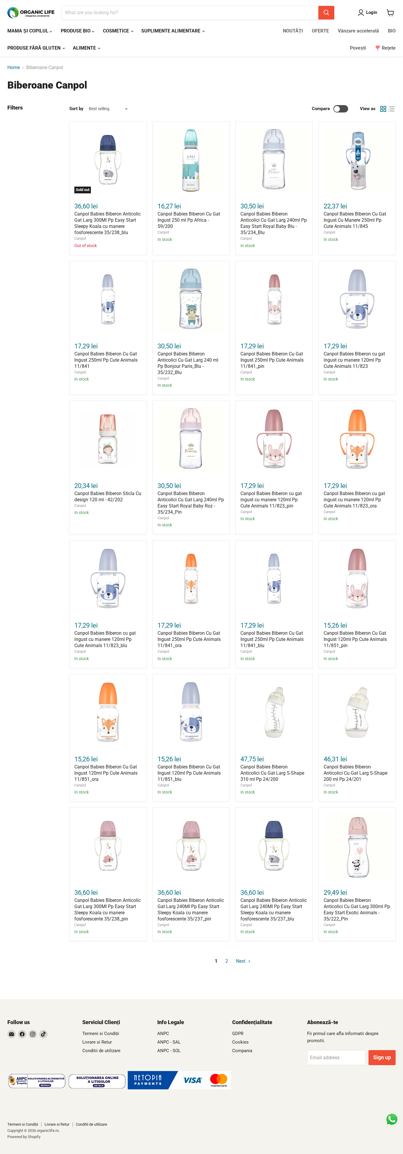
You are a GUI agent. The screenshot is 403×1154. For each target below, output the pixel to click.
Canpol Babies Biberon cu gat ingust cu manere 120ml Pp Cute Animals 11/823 (354, 360)
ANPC (163, 1033)
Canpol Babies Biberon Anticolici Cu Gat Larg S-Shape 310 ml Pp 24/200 (272, 773)
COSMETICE (116, 31)
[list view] (391, 109)
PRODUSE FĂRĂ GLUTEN (34, 48)
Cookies (240, 1042)
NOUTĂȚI (293, 31)
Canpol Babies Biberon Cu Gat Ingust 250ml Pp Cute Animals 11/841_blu (272, 639)
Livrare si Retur (97, 1042)
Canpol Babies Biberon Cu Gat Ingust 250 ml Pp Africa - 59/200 (189, 220)
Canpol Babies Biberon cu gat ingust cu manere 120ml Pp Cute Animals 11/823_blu (105, 639)
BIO (392, 31)
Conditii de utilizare (101, 1050)
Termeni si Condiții (100, 1033)
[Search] (326, 12)
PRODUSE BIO (76, 31)
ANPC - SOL (169, 1050)
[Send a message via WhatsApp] (392, 1119)
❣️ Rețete (385, 48)
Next (241, 961)
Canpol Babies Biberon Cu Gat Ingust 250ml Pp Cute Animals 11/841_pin (272, 360)
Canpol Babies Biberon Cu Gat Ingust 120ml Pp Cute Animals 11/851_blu (189, 773)
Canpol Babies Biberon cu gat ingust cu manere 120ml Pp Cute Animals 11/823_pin (271, 500)
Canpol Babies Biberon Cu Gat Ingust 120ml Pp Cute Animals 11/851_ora (105, 773)
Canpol (80, 238)
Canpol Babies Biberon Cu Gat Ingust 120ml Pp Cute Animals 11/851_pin (355, 639)
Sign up (382, 1057)
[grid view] (383, 109)
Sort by (76, 108)
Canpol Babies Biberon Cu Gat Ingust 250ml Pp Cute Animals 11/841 (105, 360)
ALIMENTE (85, 48)
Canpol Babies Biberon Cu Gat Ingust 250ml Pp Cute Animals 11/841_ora (189, 639)
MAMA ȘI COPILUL (28, 31)
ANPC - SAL (169, 1042)
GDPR (237, 1033)
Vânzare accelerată (358, 31)
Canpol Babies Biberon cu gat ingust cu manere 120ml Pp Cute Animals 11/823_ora (354, 500)
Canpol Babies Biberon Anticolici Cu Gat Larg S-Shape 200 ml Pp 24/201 (355, 773)
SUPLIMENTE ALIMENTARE (171, 31)
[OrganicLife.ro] (179, 1088)
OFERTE (320, 31)
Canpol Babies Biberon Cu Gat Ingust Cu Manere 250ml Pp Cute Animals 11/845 (355, 220)
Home (13, 67)
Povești (358, 48)
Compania (242, 1050)
